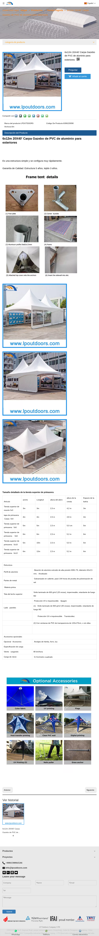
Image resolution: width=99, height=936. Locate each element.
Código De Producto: (54, 123)
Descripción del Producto (16, 133)
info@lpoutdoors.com (16, 868)
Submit (9, 912)
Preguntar (72, 70)
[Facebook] (4, 872)
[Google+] (8, 872)
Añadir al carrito (79, 76)
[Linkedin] (12, 872)
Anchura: (8, 127)
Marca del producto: (12, 123)
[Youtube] (16, 872)
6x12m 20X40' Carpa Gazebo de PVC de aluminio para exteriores (12, 831)
